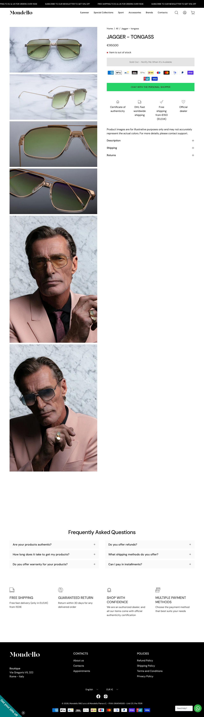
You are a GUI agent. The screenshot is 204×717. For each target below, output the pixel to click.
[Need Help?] (198, 708)
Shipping (112, 148)
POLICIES (143, 653)
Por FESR (138, 703)
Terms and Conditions (150, 671)
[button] (11, 706)
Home (110, 28)
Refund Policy (145, 660)
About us (78, 660)
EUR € (109, 689)
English (89, 689)
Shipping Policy (146, 665)
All (117, 28)
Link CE (130, 703)
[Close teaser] (23, 712)
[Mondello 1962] (21, 13)
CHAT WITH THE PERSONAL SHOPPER (150, 87)
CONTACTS (80, 653)
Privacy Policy (145, 676)
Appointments (81, 671)
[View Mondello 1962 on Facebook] (98, 696)
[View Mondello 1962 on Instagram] (105, 696)
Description (113, 140)
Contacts (78, 665)
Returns (111, 155)
